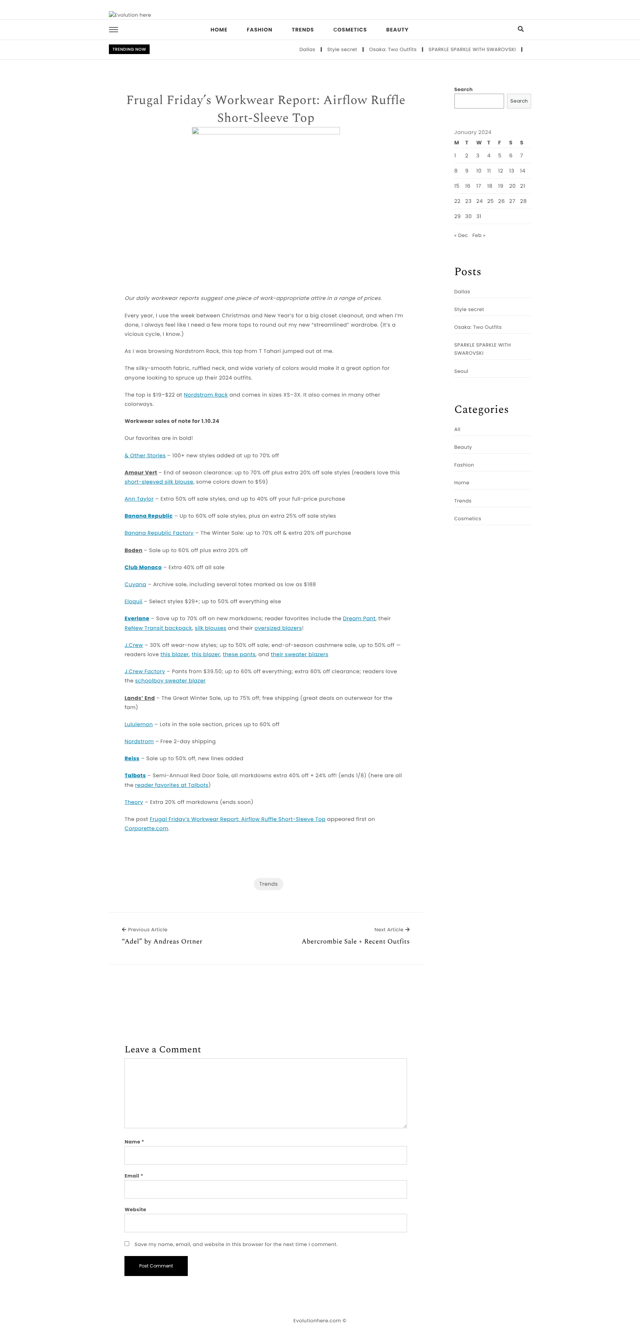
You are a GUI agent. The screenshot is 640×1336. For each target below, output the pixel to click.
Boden (133, 550)
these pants (239, 654)
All (457, 429)
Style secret (327, 49)
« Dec (461, 235)
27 (512, 201)
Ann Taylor (139, 498)
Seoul (519, 49)
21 (522, 186)
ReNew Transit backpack (158, 628)
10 (478, 170)
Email (133, 1175)
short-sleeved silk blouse (158, 481)
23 (468, 201)
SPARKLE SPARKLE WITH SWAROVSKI (457, 49)
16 (467, 186)
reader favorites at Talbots (172, 785)
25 (490, 201)
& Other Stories (145, 455)
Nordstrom (139, 741)
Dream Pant (359, 618)
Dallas (292, 49)
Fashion (259, 29)
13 (511, 170)
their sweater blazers (299, 654)
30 (468, 216)
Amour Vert (140, 472)
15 (457, 186)
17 (478, 186)
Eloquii (133, 601)
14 (522, 170)
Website (135, 1209)
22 (457, 201)
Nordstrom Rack (206, 394)
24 (479, 201)
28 (523, 201)
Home (219, 29)
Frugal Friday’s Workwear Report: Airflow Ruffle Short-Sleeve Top (266, 109)
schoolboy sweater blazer (170, 680)
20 (512, 186)
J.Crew (133, 645)
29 (457, 216)
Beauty (397, 29)
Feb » (479, 235)
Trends (303, 29)
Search (463, 89)
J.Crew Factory (144, 671)
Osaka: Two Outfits (377, 49)
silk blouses (210, 628)
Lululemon (138, 724)
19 (500, 186)
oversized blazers (278, 628)
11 (489, 170)
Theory (133, 802)
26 (501, 201)
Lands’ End (139, 698)
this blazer (174, 654)
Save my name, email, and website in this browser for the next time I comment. (235, 1244)
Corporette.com (146, 828)
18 (490, 186)
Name (134, 1141)
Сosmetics (350, 29)
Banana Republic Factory (159, 533)
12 (500, 170)
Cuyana (135, 584)
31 (478, 216)
